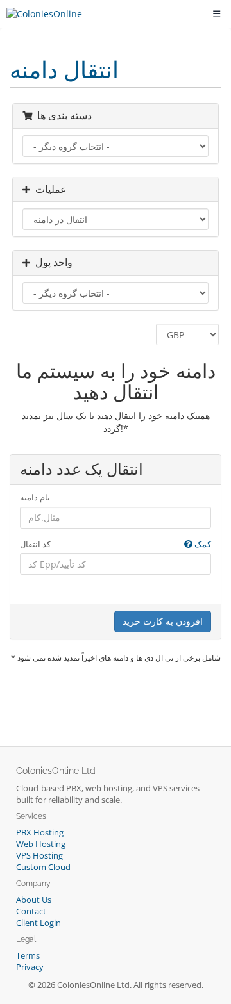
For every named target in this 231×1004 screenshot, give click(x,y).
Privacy (30, 967)
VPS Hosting (39, 855)
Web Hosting (40, 844)
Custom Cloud (43, 867)
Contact (31, 911)
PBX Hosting (40, 832)
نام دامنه (35, 497)
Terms (28, 955)
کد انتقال (115, 544)
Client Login (38, 923)
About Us (33, 899)
